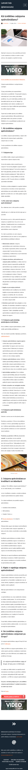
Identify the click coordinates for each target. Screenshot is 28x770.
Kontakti (6, 759)
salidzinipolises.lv (5, 336)
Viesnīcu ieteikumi (21, 761)
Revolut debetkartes (8, 519)
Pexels (15, 473)
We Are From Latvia (17, 768)
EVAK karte (7, 644)
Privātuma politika (8, 761)
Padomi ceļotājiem (22, 23)
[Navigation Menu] (25, 5)
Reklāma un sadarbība (17, 759)
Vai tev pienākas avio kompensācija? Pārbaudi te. (13, 79)
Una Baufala (5, 23)
